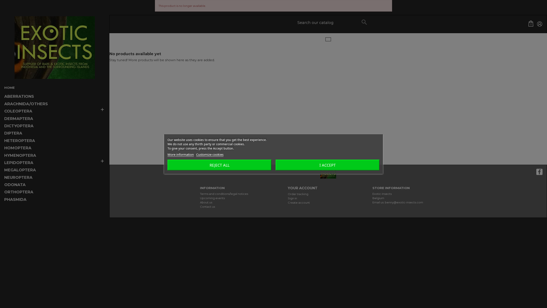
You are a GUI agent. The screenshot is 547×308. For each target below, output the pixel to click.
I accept (327, 165)
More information (181, 154)
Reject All (219, 165)
